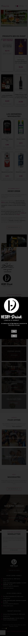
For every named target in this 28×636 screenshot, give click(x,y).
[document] (14, 318)
